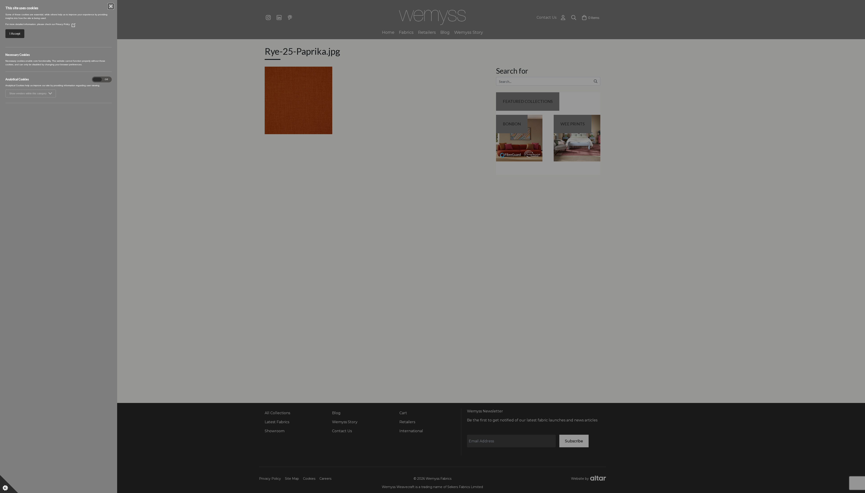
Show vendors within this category (28, 93)
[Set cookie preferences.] (9, 484)
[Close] (111, 6)
